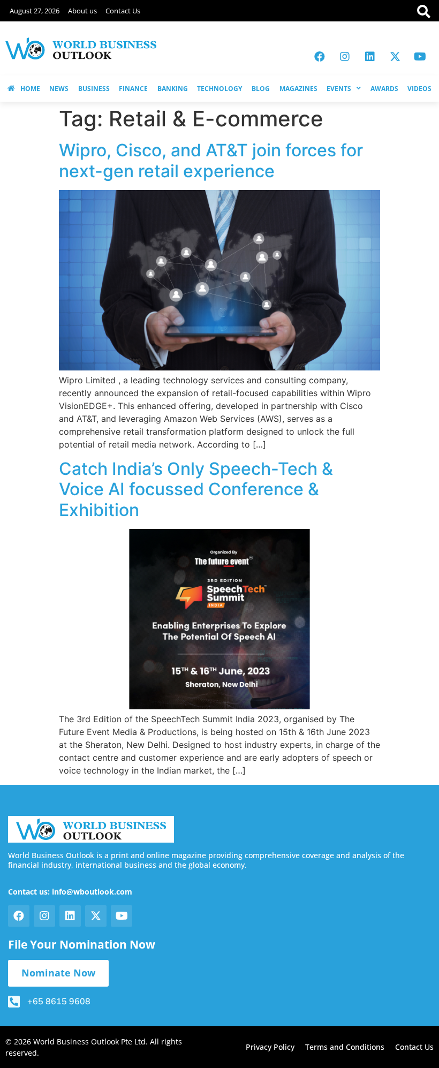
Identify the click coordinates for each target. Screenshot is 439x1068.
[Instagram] (344, 56)
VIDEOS (419, 88)
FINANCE (133, 88)
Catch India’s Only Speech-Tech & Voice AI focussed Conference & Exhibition (196, 489)
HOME (30, 88)
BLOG (261, 88)
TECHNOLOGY (219, 88)
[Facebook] (319, 56)
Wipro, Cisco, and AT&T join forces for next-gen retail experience (211, 160)
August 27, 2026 (34, 11)
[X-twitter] (395, 56)
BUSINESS (94, 88)
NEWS (59, 88)
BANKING (172, 88)
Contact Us (122, 11)
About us (82, 11)
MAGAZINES (298, 88)
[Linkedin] (370, 56)
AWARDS (384, 88)
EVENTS (339, 88)
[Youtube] (420, 56)
